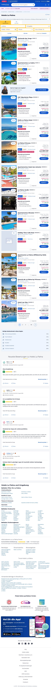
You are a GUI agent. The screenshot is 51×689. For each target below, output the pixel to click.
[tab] (5, 22)
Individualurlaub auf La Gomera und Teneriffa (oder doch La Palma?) (16, 584)
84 (31, 324)
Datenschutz (25, 663)
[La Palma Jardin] (9, 199)
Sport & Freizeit (4, 551)
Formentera (40, 533)
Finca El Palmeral (5, 563)
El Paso (3, 510)
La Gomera (40, 532)
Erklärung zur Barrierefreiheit (25, 676)
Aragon (27, 525)
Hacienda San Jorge (25, 38)
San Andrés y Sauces (30, 512)
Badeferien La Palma (30, 551)
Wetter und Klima (18, 549)
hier (46, 19)
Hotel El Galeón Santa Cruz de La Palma (31, 567)
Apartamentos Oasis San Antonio (29, 167)
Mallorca (3, 532)
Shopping (3, 555)
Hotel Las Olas (23, 302)
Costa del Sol (4, 524)
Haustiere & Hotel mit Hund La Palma (29, 502)
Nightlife (3, 553)
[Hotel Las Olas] (9, 311)
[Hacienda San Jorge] (9, 48)
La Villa (15, 567)
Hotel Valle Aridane (30, 563)
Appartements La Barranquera (5, 569)
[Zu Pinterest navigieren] (29, 644)
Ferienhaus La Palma (26, 491)
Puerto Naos (4, 518)
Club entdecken (34, 8)
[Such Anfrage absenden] (33, 4)
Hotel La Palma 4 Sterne (6, 497)
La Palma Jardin (23, 190)
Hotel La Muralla (5, 561)
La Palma (40, 527)
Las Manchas (41, 513)
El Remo (27, 518)
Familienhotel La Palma (6, 502)
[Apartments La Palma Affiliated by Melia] (9, 264)
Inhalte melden (25, 652)
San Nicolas (40, 517)
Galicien (3, 529)
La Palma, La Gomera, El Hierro (8, 585)
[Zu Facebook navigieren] (19, 644)
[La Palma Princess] (9, 152)
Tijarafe (3, 520)
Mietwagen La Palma (30, 552)
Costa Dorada (17, 528)
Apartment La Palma (5, 491)
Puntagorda (4, 517)
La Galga (40, 516)
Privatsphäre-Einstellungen (25, 665)
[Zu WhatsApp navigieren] (32, 644)
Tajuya (27, 510)
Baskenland (28, 532)
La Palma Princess (24, 143)
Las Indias (28, 517)
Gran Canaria (16, 531)
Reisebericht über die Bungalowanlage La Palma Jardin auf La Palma (16, 578)
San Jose (27, 520)
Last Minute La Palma (30, 549)
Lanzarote (16, 533)
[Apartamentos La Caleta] (9, 72)
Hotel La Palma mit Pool (6, 506)
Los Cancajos (16, 513)
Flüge (27, 553)
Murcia (27, 524)
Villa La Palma (24, 493)
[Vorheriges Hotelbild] (3, 48)
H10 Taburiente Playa (25, 97)
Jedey (39, 520)
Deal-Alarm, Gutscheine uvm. (25, 655)
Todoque (15, 520)
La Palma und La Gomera (6, 580)
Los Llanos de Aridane (6, 512)
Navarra (40, 529)
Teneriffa (3, 531)
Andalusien (3, 527)
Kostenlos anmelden (44, 8)
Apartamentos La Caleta (26, 63)
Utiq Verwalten (25, 668)
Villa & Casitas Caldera (19, 563)
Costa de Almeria (29, 529)
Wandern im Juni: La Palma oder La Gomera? (11, 582)
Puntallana (16, 518)
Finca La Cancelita (42, 568)
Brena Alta (16, 512)
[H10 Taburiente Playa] (9, 106)
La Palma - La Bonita (5, 581)
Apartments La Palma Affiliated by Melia (32, 255)
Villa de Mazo (4, 516)
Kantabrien (28, 528)
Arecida (27, 514)
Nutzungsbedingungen (25, 660)
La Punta (15, 516)
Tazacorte (3, 514)
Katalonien (3, 528)
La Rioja (39, 531)
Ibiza (39, 525)
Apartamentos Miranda (26, 213)
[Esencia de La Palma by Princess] (9, 288)
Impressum (25, 682)
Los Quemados (29, 516)
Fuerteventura (29, 527)
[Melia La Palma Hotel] (9, 129)
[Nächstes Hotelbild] (15, 48)
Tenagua (40, 514)
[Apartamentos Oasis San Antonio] (9, 176)
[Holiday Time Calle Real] (9, 241)
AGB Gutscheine (25, 674)
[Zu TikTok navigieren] (25, 644)
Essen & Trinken (5, 552)
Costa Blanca (4, 525)
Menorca (28, 533)
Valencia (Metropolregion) (7, 533)
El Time (39, 512)
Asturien (15, 532)
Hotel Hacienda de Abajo (43, 565)
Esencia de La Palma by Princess (29, 279)
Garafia (15, 517)
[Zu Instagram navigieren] (22, 644)
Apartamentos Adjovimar (19, 564)
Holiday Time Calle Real (26, 233)
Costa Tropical (41, 528)
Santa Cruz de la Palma (6, 513)
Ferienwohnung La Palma (7, 493)
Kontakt (37, 1)
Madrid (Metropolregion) (19, 527)
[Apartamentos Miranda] (9, 220)
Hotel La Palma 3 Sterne (26, 497)
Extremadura (41, 524)
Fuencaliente (16, 514)
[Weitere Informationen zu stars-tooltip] (36, 38)
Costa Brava (16, 525)
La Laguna (40, 510)
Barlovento (28, 513)
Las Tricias (40, 518)
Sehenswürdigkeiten (5, 549)
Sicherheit (25, 679)
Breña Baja (16, 510)
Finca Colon (16, 565)
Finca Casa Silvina (30, 564)
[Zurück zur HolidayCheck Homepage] (5, 5)
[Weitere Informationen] (42, 52)
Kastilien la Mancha (30, 531)
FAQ (26, 649)
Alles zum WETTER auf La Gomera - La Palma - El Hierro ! (13, 588)
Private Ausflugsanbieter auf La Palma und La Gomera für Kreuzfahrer (17, 586)
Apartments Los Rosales (31, 561)
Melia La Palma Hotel (25, 120)
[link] (45, 4)
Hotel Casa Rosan (5, 564)
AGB (25, 671)
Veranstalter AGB (26, 657)
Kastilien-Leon (17, 529)
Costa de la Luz (17, 524)
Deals (3, 1)
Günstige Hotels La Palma (7, 498)
